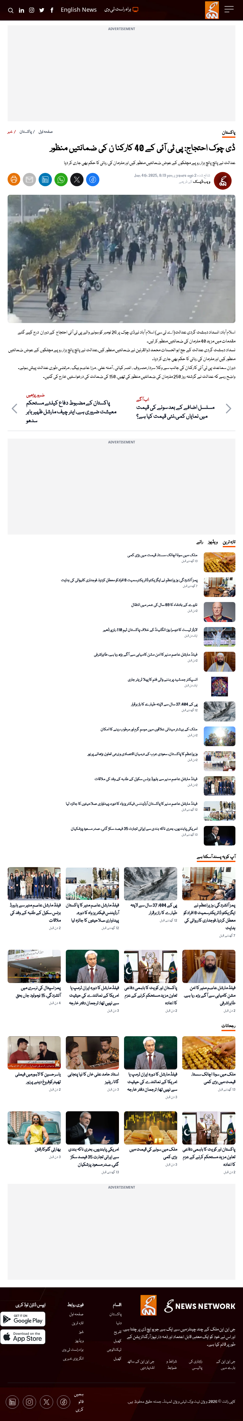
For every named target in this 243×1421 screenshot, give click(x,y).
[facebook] (92, 181)
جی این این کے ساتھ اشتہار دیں (140, 1365)
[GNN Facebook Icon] (51, 10)
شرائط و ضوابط (171, 1365)
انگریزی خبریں (73, 1359)
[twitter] (77, 181)
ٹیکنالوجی (114, 1350)
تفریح (118, 1332)
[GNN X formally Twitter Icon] (41, 10)
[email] (29, 181)
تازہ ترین (78, 1323)
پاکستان (26, 132)
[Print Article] (14, 179)
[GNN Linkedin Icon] (21, 10)
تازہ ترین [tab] (229, 542)
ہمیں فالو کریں (79, 1402)
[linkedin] (45, 181)
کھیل (118, 1341)
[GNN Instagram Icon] (31, 10)
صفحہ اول (46, 132)
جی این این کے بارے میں (225, 1365)
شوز (81, 1332)
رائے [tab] (199, 542)
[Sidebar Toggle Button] (229, 9)
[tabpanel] (121, 699)
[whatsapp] (61, 181)
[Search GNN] (11, 10)
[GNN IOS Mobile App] (23, 1336)
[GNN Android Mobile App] (23, 1319)
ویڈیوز (79, 1341)
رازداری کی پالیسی (195, 1365)
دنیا (119, 1323)
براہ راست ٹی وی (73, 1350)
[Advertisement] (121, 77)
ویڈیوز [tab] (213, 542)
